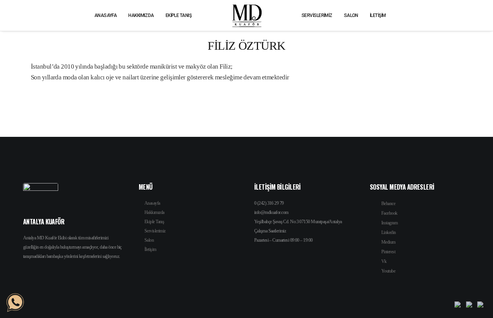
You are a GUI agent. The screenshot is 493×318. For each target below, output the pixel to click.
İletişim (150, 249)
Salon (149, 240)
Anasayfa (152, 203)
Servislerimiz (155, 231)
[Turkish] (482, 306)
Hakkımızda (154, 212)
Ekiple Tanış (154, 221)
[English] (460, 306)
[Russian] (471, 306)
